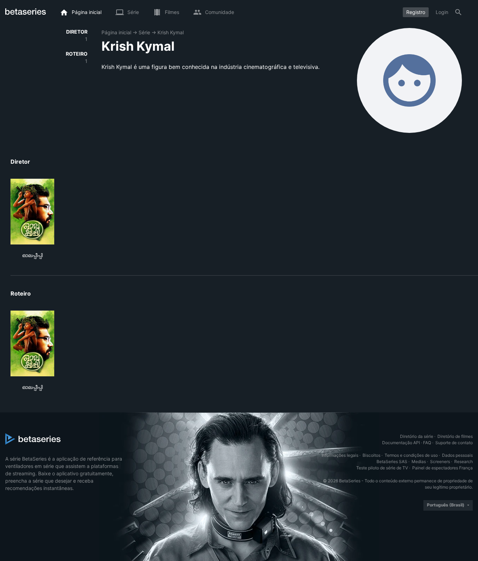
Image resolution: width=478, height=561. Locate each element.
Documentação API (401, 442)
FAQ (427, 442)
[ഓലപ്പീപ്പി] (32, 211)
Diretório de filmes (455, 436)
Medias (419, 461)
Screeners (440, 461)
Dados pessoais (457, 455)
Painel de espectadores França (442, 467)
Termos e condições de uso (411, 455)
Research (463, 461)
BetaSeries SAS (392, 461)
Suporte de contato (454, 442)
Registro (415, 12)
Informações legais (340, 455)
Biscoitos (371, 455)
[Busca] (458, 12)
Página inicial (116, 32)
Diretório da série (416, 436)
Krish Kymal (170, 32)
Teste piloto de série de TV (382, 467)
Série (144, 32)
